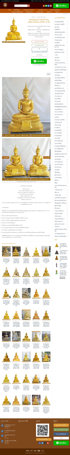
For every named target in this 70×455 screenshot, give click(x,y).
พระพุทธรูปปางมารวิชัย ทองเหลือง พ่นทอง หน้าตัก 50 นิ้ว (16, 260)
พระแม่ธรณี (57, 101)
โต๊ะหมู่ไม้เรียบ (58, 151)
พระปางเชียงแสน (59, 140)
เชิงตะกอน (57, 60)
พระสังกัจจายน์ (58, 122)
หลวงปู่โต (57, 57)
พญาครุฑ (57, 27)
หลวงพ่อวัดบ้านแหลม (60, 37)
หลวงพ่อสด (57, 75)
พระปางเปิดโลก (58, 132)
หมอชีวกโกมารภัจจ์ (59, 52)
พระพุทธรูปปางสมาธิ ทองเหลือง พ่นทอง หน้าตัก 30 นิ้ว (6, 302)
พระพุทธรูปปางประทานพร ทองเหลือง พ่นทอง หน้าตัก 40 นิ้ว (36, 324)
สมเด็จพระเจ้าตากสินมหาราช (60, 46)
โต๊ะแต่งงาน (57, 208)
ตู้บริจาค (57, 180)
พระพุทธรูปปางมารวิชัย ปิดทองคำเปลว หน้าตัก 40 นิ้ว (46, 346)
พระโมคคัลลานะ (59, 161)
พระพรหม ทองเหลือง (60, 119)
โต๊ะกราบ (57, 192)
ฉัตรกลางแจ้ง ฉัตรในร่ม (55, 9)
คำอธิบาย (48, 74)
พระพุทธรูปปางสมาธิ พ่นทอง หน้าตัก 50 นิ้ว (36, 302)
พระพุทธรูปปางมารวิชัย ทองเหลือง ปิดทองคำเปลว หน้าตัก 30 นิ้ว (16, 303)
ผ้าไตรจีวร (57, 226)
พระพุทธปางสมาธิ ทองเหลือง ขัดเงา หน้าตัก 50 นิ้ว (26, 302)
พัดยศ (56, 182)
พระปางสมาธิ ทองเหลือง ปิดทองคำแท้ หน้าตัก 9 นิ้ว (36, 281)
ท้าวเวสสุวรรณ (58, 96)
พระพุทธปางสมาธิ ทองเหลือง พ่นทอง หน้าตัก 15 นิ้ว (46, 260)
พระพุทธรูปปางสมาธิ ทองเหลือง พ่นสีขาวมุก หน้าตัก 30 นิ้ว (16, 346)
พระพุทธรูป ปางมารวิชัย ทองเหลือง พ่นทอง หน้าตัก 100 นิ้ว (16, 366)
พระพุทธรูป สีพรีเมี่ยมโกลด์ (17, 11)
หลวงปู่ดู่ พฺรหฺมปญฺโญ (60, 83)
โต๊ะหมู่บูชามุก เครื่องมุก (60, 203)
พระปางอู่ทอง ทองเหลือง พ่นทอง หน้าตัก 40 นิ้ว (16, 387)
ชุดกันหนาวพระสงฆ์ (59, 224)
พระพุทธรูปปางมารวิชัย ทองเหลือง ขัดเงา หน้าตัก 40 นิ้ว (26, 260)
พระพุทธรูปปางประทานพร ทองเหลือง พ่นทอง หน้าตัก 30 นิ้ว (46, 302)
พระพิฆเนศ (57, 127)
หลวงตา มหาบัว (58, 34)
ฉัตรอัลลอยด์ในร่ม (59, 104)
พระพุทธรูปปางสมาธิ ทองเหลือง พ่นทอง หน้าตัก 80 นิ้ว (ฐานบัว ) (16, 409)
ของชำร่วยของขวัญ (59, 156)
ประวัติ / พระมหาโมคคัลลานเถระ (10, 441)
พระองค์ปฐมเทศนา (59, 148)
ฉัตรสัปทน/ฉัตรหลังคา (60, 32)
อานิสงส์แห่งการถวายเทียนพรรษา (10, 425)
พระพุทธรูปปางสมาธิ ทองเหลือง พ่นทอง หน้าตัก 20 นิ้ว (26, 409)
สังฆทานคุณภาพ (59, 221)
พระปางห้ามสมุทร (59, 49)
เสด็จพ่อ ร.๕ (57, 85)
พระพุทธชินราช (58, 109)
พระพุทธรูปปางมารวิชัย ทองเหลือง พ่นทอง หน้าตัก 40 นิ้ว (36, 260)
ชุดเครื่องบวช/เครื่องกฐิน (60, 69)
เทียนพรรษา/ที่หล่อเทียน (60, 236)
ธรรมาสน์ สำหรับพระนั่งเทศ (60, 186)
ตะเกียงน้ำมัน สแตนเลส (60, 197)
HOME (9, 9)
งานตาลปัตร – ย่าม (42, 9)
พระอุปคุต (57, 169)
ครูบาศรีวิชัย (58, 98)
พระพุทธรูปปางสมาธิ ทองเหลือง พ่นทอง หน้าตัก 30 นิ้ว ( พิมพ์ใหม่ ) (16, 325)
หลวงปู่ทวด (57, 42)
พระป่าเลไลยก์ (58, 143)
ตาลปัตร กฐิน (58, 195)
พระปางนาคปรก (59, 114)
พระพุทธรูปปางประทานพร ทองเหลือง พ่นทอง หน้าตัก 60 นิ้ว (36, 366)
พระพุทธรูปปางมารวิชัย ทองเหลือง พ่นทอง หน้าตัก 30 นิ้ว (46, 281)
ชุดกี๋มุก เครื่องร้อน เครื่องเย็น (61, 230)
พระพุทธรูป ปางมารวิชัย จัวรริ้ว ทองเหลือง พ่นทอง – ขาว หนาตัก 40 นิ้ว (6, 282)
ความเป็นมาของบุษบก (10, 430)
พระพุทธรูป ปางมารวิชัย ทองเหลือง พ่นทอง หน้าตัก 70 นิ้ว (6, 409)
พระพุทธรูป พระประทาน (28, 9)
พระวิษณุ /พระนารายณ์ (60, 67)
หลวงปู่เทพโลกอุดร (59, 93)
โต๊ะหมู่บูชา (57, 172)
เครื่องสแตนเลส (29, 11)
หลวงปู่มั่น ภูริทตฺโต (59, 21)
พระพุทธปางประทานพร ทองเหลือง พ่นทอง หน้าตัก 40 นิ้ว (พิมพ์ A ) (6, 388)
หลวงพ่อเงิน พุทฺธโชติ (60, 90)
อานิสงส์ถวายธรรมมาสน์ (10, 435)
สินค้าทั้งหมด (16, 9)
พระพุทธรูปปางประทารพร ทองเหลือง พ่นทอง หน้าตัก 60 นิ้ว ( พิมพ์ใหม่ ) (46, 410)
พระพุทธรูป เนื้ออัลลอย (60, 146)
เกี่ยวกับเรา (49, 11)
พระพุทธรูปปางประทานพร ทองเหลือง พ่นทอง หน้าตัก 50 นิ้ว (46, 324)
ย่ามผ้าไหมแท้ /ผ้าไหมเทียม (60, 63)
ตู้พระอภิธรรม (58, 175)
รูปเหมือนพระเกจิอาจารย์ (61, 154)
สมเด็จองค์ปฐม (58, 80)
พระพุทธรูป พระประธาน (41, 17)
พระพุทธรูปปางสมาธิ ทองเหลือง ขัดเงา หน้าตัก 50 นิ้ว (6, 260)
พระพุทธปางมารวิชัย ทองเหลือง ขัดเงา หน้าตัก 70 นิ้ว (6, 346)
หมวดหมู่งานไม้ (39, 11)
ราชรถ (56, 55)
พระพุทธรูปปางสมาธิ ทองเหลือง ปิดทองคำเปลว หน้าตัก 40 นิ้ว (26, 324)
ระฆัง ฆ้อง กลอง (58, 189)
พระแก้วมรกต (58, 167)
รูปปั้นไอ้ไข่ (57, 29)
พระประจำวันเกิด (59, 111)
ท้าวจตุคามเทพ (58, 40)
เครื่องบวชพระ (58, 216)
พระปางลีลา (57, 138)
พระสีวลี (57, 117)
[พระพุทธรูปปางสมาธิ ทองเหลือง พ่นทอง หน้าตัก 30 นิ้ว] (13, 29)
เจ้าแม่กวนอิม (58, 125)
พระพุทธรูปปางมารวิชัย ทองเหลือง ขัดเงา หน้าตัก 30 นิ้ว (16, 281)
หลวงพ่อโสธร (58, 159)
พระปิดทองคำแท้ (59, 72)
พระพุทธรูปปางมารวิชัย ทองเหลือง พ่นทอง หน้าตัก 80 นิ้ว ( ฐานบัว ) (6, 367)
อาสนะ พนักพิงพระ (59, 210)
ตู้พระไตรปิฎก (58, 205)
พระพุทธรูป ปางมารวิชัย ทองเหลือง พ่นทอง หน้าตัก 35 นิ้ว (6, 324)
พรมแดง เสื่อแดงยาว (59, 218)
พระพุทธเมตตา (58, 135)
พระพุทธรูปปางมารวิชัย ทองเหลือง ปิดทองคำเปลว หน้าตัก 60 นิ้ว (26, 282)
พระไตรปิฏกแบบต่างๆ (60, 233)
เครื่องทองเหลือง (59, 213)
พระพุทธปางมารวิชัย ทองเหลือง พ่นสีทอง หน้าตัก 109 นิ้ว (26, 346)
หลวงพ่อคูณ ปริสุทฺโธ (60, 77)
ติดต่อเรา (57, 11)
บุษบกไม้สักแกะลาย (59, 88)
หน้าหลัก (33, 17)
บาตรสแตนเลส (58, 177)
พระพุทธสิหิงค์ (58, 130)
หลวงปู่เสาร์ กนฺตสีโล (60, 24)
